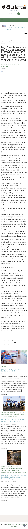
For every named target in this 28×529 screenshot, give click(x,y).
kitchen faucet (17, 469)
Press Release (4, 66)
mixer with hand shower (8, 470)
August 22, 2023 (6, 63)
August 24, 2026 (6, 481)
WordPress (11, 525)
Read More (4, 500)
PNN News (16, 65)
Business (3, 65)
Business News (10, 65)
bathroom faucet (6, 467)
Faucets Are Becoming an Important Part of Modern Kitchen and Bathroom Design (13, 477)
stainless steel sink (6, 472)
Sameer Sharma (14, 341)
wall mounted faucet (19, 472)
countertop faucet (7, 469)
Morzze (18, 470)
